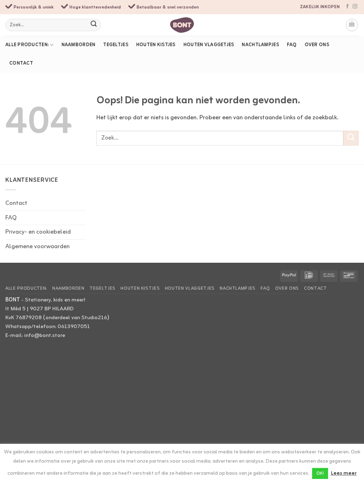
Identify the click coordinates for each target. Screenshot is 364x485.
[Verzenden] (94, 24)
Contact (21, 63)
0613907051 (74, 326)
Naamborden (78, 45)
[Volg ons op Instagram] (355, 6)
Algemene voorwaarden (37, 246)
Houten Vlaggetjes (208, 45)
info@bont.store (44, 335)
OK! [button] (320, 473)
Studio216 (94, 317)
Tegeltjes (115, 45)
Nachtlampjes (260, 45)
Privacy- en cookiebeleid (38, 232)
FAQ (292, 45)
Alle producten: (27, 45)
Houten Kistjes (156, 45)
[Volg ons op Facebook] (347, 6)
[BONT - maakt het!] (182, 25)
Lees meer (344, 473)
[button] (352, 25)
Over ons (317, 45)
